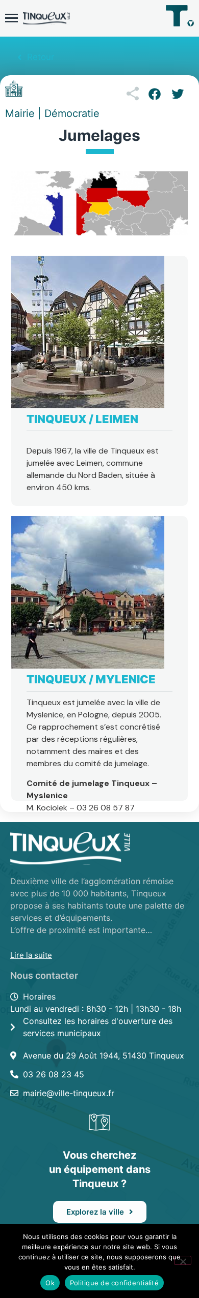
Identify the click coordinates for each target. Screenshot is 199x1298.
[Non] (182, 1260)
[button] (154, 94)
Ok (50, 1283)
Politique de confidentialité (114, 1283)
